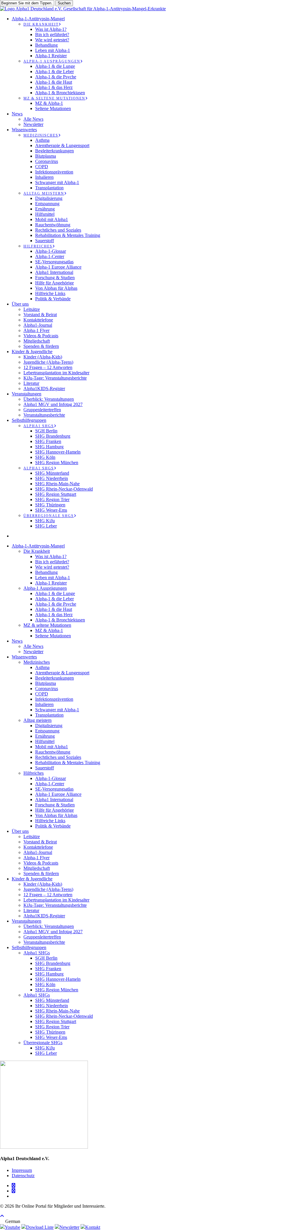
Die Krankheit (36, 551)
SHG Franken (48, 968)
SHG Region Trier (52, 1026)
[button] (2, 1216)
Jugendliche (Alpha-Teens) (48, 889)
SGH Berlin (46, 958)
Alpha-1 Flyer (36, 857)
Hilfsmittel (44, 741)
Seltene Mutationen (53, 635)
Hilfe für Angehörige (54, 810)
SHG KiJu (45, 1047)
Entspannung (47, 730)
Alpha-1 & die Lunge (55, 593)
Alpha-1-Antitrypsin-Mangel (38, 545)
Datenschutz (23, 1175)
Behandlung (46, 572)
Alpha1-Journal (37, 852)
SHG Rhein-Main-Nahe (57, 1010)
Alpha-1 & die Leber (54, 598)
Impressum (22, 1170)
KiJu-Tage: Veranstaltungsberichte (55, 905)
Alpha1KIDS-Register (44, 915)
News (17, 640)
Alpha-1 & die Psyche (55, 603)
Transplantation (49, 714)
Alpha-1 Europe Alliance (58, 794)
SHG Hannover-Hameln (58, 979)
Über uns (20, 831)
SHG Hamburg (49, 973)
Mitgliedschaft (36, 868)
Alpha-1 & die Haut (53, 609)
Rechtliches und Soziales (58, 757)
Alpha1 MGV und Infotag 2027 (53, 931)
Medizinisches (36, 662)
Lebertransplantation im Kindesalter (56, 899)
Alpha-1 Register (51, 582)
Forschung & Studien (55, 804)
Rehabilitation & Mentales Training (67, 762)
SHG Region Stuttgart (55, 1021)
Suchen (64, 3)
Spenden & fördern (41, 873)
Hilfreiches (33, 773)
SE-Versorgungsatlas (54, 788)
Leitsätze (31, 836)
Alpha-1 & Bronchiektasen (60, 619)
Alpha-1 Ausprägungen (45, 588)
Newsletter (33, 651)
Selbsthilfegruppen (29, 947)
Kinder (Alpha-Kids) (42, 884)
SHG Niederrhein (51, 1005)
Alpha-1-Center (49, 783)
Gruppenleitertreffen (42, 936)
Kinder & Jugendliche (32, 878)
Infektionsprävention (54, 699)
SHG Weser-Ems (51, 1037)
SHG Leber (46, 1053)
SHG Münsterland (52, 1000)
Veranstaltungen (26, 921)
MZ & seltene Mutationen (47, 625)
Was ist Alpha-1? (51, 556)
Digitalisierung (48, 725)
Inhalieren (44, 704)
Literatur (31, 910)
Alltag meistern (37, 720)
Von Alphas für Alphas (56, 815)
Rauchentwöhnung (52, 751)
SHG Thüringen (50, 1032)
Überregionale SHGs (42, 1042)
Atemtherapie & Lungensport (62, 672)
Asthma (42, 667)
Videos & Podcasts (40, 862)
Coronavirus (46, 688)
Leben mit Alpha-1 (52, 577)
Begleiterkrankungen (54, 677)
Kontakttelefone (38, 847)
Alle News (33, 646)
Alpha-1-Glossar (50, 778)
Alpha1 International (54, 799)
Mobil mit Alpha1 (51, 746)
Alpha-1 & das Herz (54, 614)
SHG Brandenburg (52, 963)
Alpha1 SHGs (36, 952)
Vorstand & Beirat (40, 841)
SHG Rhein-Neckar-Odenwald (64, 1016)
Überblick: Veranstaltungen (48, 926)
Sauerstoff (44, 767)
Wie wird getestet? (52, 567)
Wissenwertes (24, 656)
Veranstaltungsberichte (44, 942)
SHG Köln (45, 984)
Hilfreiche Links (50, 820)
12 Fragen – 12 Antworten (47, 894)
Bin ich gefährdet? (52, 561)
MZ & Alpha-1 (49, 630)
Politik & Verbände (53, 825)
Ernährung (45, 736)
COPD (41, 693)
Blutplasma (45, 683)
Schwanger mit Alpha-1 (57, 709)
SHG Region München (56, 989)
